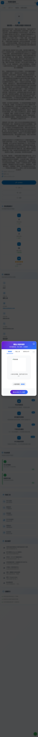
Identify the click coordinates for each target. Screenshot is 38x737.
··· (34, 351)
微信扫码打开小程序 (19, 392)
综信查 (10, 351)
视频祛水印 (26, 351)
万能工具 (17, 351)
